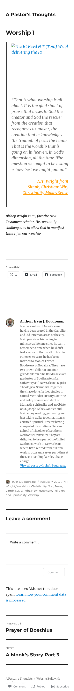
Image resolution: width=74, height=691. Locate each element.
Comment (53, 572)
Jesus (58, 486)
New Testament (41, 490)
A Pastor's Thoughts (31, 14)
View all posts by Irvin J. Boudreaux (43, 465)
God (50, 486)
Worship (22, 486)
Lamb (10, 490)
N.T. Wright (22, 490)
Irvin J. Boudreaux (24, 481)
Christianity (39, 486)
